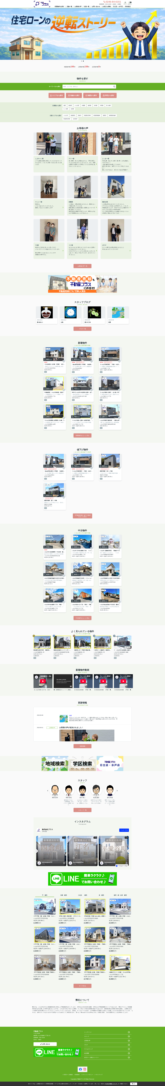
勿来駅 (72, 109)
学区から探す (109, 95)
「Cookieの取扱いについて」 (111, 1083)
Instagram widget (123, 865)
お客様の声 (78, 6)
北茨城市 (75, 119)
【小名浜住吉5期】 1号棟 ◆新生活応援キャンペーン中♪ (103, 689)
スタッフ (86, 1036)
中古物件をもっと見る (82, 618)
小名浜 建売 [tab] (82, 895)
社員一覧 (86, 6)
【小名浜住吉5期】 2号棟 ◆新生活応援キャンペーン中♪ (123, 689)
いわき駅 (77, 105)
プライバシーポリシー (87, 1074)
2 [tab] (83, 61)
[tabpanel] (82, 34)
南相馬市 (73, 115)
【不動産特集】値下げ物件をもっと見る (82, 516)
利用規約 (77, 1074)
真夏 (70, 715)
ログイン (125, 4)
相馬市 (104, 115)
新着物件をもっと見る (82, 435)
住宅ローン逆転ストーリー (91, 1057)
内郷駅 (83, 105)
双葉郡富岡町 (67, 119)
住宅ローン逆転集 (68, 1074)
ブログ (86, 1044)
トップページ (87, 1032)
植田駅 (89, 105)
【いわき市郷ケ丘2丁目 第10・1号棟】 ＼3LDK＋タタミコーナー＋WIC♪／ (43, 689)
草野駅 (101, 105)
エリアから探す (57, 95)
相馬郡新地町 (112, 115)
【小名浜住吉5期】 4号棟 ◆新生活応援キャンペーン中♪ (83, 689)
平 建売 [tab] (44, 895)
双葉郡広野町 (87, 115)
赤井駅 (95, 105)
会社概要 (86, 1053)
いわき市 (66, 115)
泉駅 (65, 105)
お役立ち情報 (106, 6)
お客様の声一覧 (82, 266)
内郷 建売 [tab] (63, 895)
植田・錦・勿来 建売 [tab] (120, 895)
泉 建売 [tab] (101, 895)
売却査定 (128, 6)
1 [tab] (81, 61)
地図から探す (92, 95)
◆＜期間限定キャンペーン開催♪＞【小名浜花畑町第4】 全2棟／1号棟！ (63, 689)
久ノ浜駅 (66, 109)
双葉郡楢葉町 (97, 115)
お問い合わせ (96, 6)
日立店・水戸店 (118, 6)
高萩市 (79, 115)
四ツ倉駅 (108, 105)
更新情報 (82, 746)
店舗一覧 (69, 6)
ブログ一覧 (82, 329)
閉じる (133, 1083)
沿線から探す (75, 95)
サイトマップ (99, 1074)
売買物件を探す (59, 6)
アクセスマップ (88, 1049)
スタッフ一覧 (82, 810)
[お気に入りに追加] (63, 361)
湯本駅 (70, 105)
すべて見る (82, 986)
